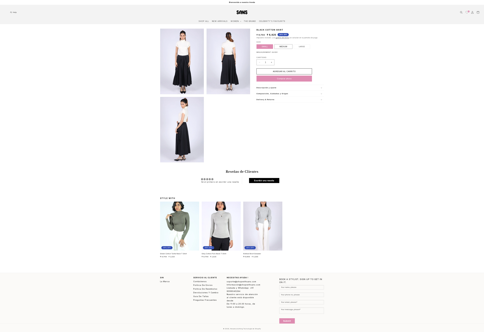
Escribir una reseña (264, 180)
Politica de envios (203, 285)
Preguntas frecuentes (205, 300)
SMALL (265, 46)
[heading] (301, 281)
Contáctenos (200, 281)
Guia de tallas (201, 296)
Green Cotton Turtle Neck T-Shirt (173, 254)
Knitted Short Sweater (252, 254)
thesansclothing (236, 329)
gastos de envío (282, 38)
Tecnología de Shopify (252, 329)
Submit (287, 321)
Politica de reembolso (205, 289)
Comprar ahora (284, 78)
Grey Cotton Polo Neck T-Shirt (214, 254)
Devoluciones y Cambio (206, 292)
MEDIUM (283, 46)
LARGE (304, 47)
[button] (235, 21)
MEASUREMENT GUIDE (267, 52)
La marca (165, 281)
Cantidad (261, 57)
